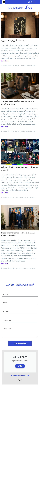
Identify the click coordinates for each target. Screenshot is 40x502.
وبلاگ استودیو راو (20, 7)
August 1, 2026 (19, 131)
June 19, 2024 (19, 268)
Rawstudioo (7, 66)
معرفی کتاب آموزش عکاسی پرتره (14, 41)
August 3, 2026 (19, 66)
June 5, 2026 (19, 197)
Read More (4, 61)
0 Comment (32, 66)
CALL (20, 366)
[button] (3, 2)
